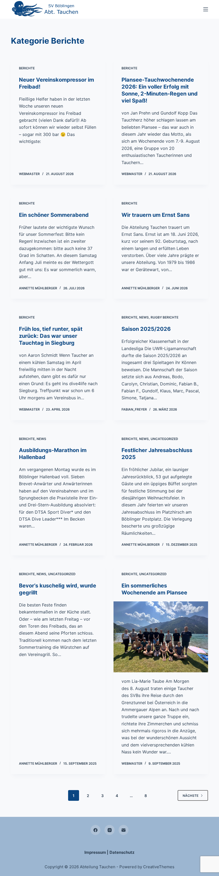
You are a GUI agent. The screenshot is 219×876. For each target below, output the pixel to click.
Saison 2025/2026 (146, 329)
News (144, 317)
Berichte (27, 68)
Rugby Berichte (164, 317)
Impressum (95, 852)
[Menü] (205, 9)
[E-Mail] (124, 830)
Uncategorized (164, 439)
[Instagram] (109, 830)
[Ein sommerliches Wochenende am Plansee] (161, 637)
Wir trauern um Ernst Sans (156, 215)
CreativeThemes (158, 866)
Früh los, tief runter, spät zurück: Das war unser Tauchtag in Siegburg (51, 336)
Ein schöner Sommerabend (54, 215)
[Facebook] (96, 830)
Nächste (190, 796)
